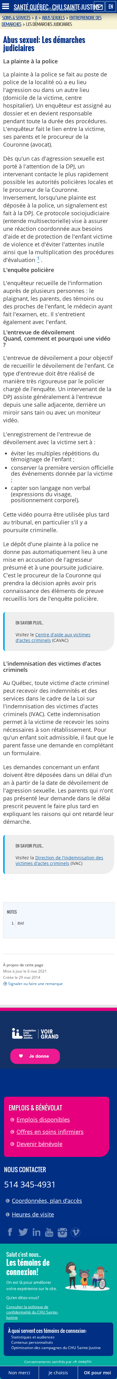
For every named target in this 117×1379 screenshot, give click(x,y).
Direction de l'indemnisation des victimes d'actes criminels (59, 860)
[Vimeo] (76, 1232)
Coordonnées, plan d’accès (47, 1200)
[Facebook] (10, 1232)
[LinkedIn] (36, 1232)
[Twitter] (23, 1232)
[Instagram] (62, 1232)
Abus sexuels (53, 18)
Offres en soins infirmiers (50, 1131)
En (111, 6)
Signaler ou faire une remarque (35, 983)
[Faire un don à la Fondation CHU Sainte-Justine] (32, 1040)
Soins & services (16, 18)
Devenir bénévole (39, 1144)
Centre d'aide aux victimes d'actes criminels (53, 637)
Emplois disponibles (43, 1119)
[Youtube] (49, 1232)
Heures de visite (33, 1214)
